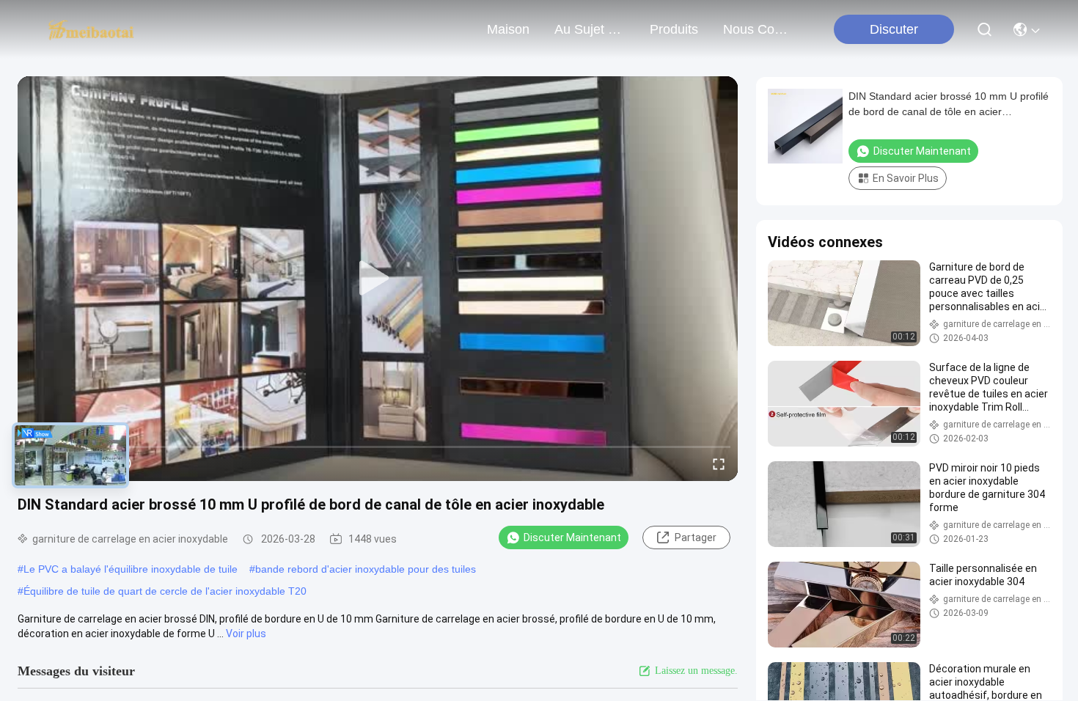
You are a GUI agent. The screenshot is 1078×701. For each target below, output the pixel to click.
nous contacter (758, 29)
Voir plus (246, 633)
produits (674, 29)
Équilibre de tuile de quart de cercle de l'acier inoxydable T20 (165, 591)
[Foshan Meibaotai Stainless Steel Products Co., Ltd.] (91, 29)
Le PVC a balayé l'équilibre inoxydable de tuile (130, 569)
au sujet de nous (589, 29)
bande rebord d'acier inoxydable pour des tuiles (365, 569)
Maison (508, 29)
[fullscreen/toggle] (718, 463)
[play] (377, 278)
